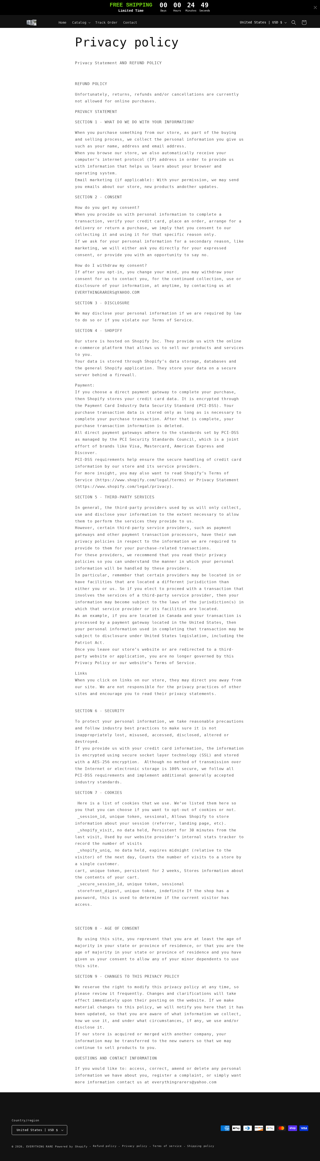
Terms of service (167, 1146)
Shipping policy (200, 1146)
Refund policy (104, 1146)
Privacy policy (134, 1146)
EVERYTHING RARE (39, 1146)
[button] (81, 22)
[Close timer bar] (315, 7)
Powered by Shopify (71, 1146)
